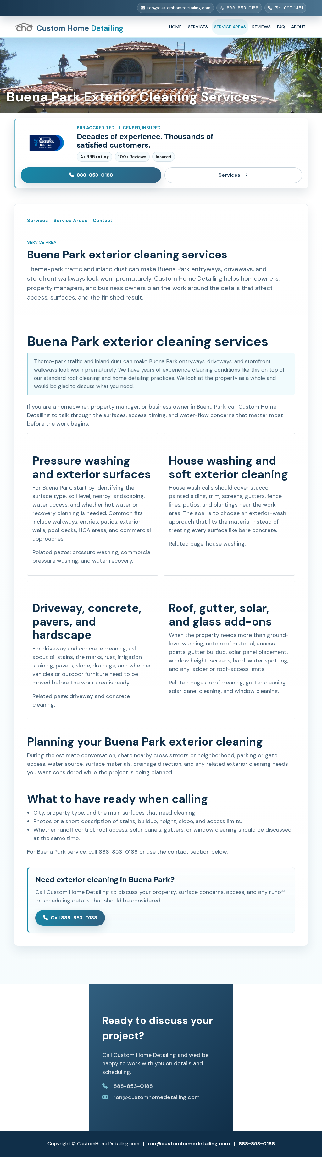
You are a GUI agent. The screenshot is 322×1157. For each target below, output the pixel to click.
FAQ (281, 27)
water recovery (112, 560)
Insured (163, 156)
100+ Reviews (132, 156)
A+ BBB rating (94, 156)
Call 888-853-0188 (74, 917)
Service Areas (230, 27)
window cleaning (256, 691)
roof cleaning (226, 682)
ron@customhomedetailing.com (189, 1143)
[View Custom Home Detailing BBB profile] (46, 142)
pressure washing (95, 552)
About (298, 27)
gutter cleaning (266, 682)
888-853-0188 (95, 175)
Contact (102, 220)
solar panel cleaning (195, 691)
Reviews (261, 27)
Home (175, 27)
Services (198, 27)
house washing (225, 543)
